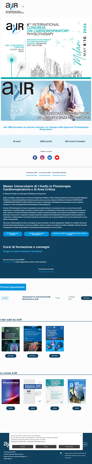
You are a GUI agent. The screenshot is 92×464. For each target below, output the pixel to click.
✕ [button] (80, 435)
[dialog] (46, 441)
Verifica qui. (68, 457)
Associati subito (8, 262)
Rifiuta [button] (46, 446)
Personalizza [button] (69, 446)
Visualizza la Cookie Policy (18, 441)
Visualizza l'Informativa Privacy (36, 441)
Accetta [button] (22, 446)
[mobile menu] (23, 6)
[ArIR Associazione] (15, 7)
